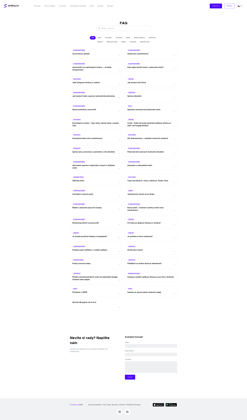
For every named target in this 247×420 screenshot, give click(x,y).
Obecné (100, 42)
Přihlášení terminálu (133, 405)
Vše (92, 37)
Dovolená (119, 37)
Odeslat (130, 377)
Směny (123, 42)
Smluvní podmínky (95, 405)
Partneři (110, 6)
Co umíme (62, 6)
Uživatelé (133, 42)
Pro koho (37, 6)
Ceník (92, 6)
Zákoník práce (145, 42)
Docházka (108, 37)
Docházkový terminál (78, 6)
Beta (99, 37)
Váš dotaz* (128, 359)
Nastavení (152, 37)
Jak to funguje (49, 6)
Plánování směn (112, 42)
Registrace (216, 6)
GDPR (128, 37)
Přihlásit (229, 6)
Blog (109, 405)
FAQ (104, 405)
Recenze (115, 405)
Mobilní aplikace (139, 37)
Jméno (127, 342)
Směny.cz (75, 405)
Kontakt (100, 6)
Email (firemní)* (129, 351)
